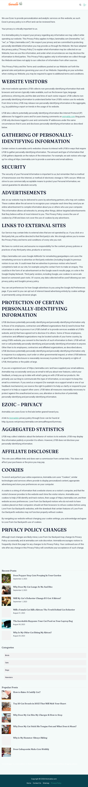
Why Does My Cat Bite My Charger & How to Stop (37, 715)
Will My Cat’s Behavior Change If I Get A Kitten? (37, 598)
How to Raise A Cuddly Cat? (26, 692)
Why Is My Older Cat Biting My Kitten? (32, 632)
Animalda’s (14, 418)
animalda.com (68, 116)
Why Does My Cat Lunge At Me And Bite (32, 587)
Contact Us (37, 783)
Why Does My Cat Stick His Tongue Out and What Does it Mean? (44, 726)
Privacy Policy (56, 783)
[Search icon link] (80, 5)
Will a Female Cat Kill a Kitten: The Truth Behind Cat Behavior (44, 609)
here (53, 22)
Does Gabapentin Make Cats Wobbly (31, 749)
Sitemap (46, 783)
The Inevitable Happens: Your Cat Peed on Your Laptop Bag (43, 621)
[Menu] (84, 5)
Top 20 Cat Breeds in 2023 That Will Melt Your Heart (39, 703)
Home (29, 783)
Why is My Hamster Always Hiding (30, 737)
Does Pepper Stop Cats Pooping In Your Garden (37, 575)
